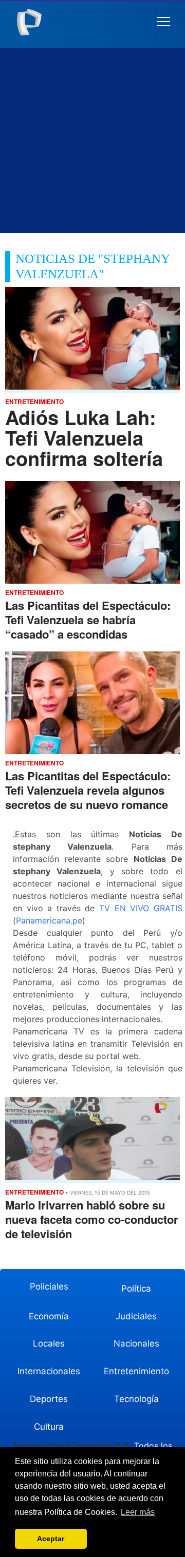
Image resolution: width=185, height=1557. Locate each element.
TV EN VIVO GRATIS (140, 908)
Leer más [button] (138, 1512)
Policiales (49, 1286)
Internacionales (48, 1371)
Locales (49, 1343)
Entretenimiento (136, 1371)
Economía (49, 1316)
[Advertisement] (92, 140)
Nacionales (136, 1343)
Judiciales (136, 1316)
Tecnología (136, 1399)
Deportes (49, 1399)
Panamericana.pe (49, 920)
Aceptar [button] (50, 1538)
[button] (163, 22)
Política (136, 1288)
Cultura (49, 1426)
